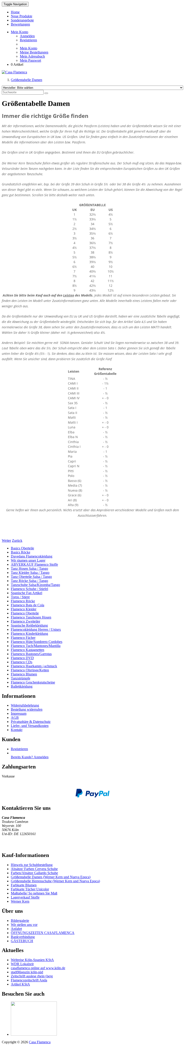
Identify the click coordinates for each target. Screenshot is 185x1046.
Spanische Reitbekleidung (29, 625)
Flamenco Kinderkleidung (29, 633)
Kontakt (16, 730)
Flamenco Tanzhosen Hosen (31, 617)
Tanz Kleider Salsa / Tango (30, 572)
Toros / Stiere (20, 597)
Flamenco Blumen (24, 674)
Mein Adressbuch (32, 56)
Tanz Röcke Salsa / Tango (29, 581)
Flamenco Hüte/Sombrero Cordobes (36, 642)
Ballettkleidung (21, 686)
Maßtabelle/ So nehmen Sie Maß (34, 893)
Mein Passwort (30, 60)
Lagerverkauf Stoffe (25, 897)
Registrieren (28, 40)
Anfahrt (16, 929)
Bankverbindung (23, 937)
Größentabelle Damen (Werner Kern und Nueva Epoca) (50, 877)
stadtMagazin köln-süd (27, 972)
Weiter (6, 540)
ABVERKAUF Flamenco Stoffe (34, 564)
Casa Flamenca (40, 1042)
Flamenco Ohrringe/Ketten (30, 670)
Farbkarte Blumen (24, 885)
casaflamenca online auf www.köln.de (38, 968)
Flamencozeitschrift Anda (29, 980)
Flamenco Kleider (23, 609)
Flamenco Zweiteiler (25, 621)
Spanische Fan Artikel (26, 593)
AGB (15, 717)
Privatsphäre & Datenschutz (31, 722)
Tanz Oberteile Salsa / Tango (31, 577)
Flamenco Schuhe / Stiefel (29, 589)
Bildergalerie (20, 920)
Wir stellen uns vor (24, 925)
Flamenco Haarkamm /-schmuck (34, 666)
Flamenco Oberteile (25, 613)
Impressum (18, 713)
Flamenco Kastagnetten (27, 650)
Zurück (17, 540)
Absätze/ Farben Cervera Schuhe (34, 869)
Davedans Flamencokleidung (31, 556)
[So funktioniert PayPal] (92, 796)
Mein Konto (28, 48)
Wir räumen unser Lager (28, 560)
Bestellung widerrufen (26, 709)
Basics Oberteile (22, 548)
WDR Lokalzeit (22, 964)
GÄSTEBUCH (22, 941)
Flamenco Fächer (23, 638)
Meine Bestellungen (34, 52)
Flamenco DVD (22, 658)
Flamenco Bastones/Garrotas (31, 654)
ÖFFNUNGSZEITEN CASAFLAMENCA (42, 933)
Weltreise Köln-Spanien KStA (32, 960)
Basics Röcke (20, 552)
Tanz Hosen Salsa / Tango (29, 568)
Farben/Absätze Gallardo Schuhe (34, 873)
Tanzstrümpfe (20, 678)
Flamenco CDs (21, 662)
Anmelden (27, 36)
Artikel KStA (20, 984)
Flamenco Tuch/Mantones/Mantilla (35, 646)
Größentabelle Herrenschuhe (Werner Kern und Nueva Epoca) (55, 881)
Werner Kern (20, 901)
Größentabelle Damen (26, 80)
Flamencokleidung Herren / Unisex (36, 629)
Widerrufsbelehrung (25, 705)
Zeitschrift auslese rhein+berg (32, 976)
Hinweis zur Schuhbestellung (32, 865)
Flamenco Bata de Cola (27, 605)
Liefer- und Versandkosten (30, 726)
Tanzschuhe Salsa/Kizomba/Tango (35, 585)
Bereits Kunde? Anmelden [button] (30, 757)
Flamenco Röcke (23, 601)
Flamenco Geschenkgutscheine (33, 682)
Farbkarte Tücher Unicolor (30, 889)
